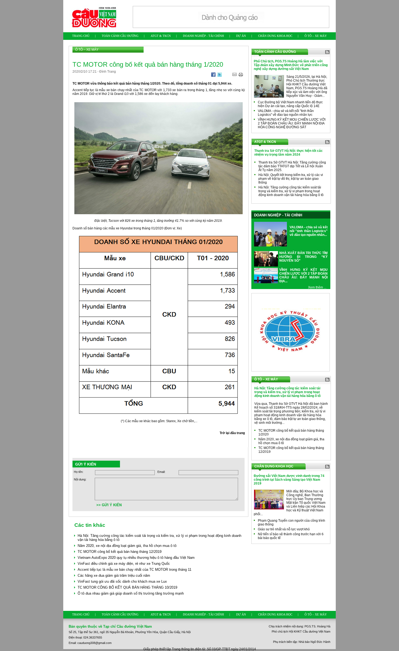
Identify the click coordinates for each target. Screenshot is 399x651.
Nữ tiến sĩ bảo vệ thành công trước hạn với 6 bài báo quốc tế (291, 536)
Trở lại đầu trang (232, 433)
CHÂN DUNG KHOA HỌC (275, 35)
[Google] (213, 76)
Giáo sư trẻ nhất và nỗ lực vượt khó (284, 529)
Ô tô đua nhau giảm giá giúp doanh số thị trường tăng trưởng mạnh (131, 593)
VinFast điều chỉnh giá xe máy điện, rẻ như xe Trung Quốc (124, 564)
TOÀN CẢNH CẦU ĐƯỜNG (120, 35)
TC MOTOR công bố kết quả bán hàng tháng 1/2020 (291, 432)
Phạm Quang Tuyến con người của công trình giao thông (291, 522)
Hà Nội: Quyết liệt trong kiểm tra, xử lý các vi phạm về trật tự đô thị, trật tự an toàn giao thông (290, 178)
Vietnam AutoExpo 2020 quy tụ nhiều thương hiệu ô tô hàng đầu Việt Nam (136, 558)
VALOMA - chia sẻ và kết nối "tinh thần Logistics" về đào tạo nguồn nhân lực (286, 113)
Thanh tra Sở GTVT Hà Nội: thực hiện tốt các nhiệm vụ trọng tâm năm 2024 (288, 152)
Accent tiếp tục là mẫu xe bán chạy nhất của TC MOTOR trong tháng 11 (134, 569)
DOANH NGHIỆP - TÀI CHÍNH (203, 35)
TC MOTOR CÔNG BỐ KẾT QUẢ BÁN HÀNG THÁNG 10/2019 (127, 587)
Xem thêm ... (317, 287)
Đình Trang (107, 71)
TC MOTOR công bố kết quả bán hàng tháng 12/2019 (120, 552)
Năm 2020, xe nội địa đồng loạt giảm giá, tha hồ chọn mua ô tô (127, 546)
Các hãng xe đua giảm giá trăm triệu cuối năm (114, 575)
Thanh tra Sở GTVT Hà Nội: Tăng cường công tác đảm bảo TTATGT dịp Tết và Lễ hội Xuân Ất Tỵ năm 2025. (292, 166)
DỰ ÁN (241, 35)
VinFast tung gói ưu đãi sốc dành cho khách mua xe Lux (122, 581)
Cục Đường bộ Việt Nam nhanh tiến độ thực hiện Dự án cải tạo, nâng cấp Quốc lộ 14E (290, 104)
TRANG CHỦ (81, 35)
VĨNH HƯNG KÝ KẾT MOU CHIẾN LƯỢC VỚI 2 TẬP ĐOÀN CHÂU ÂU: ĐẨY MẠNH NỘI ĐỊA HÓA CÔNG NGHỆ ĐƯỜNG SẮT (291, 123)
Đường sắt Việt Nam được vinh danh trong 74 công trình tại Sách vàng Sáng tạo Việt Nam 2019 (289, 479)
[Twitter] (219, 76)
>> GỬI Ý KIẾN (109, 505)
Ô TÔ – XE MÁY (316, 35)
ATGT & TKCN (161, 35)
